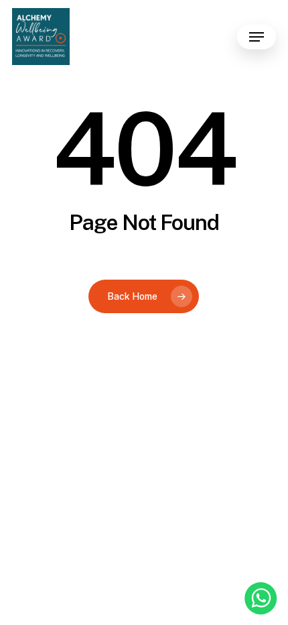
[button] (256, 37)
